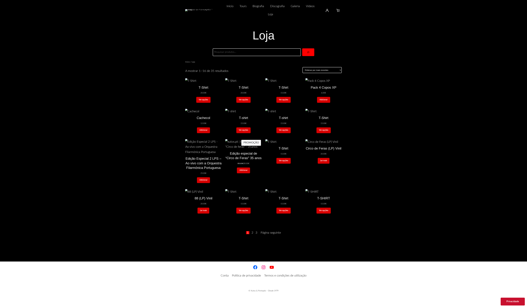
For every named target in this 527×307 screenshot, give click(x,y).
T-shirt (243, 118)
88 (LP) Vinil (203, 198)
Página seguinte (271, 232)
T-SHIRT (323, 198)
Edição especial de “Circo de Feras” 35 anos (243, 156)
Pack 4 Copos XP (323, 87)
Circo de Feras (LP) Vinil (323, 148)
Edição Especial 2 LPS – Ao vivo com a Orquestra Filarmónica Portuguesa (203, 163)
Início (187, 62)
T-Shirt (203, 87)
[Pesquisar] (308, 52)
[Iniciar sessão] (327, 10)
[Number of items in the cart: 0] (338, 10)
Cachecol (203, 118)
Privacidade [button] (512, 301)
